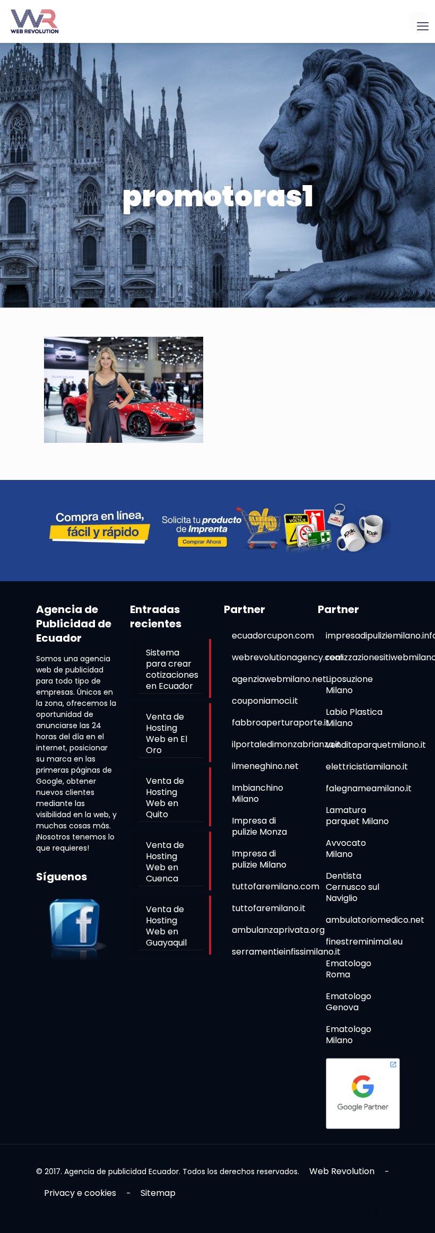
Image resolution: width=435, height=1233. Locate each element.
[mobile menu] (418, 21)
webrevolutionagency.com (288, 657)
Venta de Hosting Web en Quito (165, 797)
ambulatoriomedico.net (375, 920)
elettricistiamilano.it (367, 766)
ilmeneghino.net (265, 766)
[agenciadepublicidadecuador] (34, 21)
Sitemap (158, 1193)
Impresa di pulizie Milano (259, 859)
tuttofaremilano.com (275, 886)
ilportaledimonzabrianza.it (286, 744)
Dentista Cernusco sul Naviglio (352, 887)
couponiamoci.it (265, 701)
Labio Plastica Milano (354, 717)
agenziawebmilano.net (279, 679)
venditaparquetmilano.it (376, 745)
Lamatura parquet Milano (357, 815)
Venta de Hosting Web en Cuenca (165, 862)
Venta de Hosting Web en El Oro (166, 733)
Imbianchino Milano (257, 793)
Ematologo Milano (348, 1034)
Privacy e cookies (80, 1193)
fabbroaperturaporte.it (280, 722)
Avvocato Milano (346, 848)
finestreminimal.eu (364, 941)
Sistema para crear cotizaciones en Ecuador (172, 669)
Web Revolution (342, 1171)
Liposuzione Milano (349, 684)
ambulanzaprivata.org (278, 930)
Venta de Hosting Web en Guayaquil (166, 926)
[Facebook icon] (376, 1213)
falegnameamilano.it (369, 788)
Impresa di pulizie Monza (259, 826)
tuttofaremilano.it (269, 908)
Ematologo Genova (348, 1001)
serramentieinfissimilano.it (286, 952)
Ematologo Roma (348, 969)
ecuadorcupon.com (273, 635)
